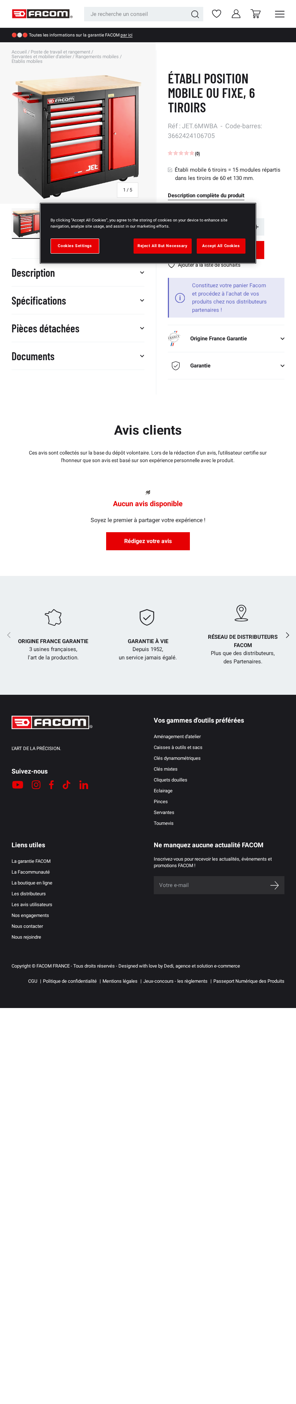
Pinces (161, 801)
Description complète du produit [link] (206, 195)
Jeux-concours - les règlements (175, 981)
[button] (256, 13)
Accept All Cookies (221, 245)
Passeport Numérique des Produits (248, 981)
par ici (126, 35)
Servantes (164, 812)
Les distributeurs (29, 893)
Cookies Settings (75, 245)
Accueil (19, 51)
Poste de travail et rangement (60, 51)
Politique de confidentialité (70, 981)
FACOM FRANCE (53, 966)
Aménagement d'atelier (177, 736)
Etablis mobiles (27, 61)
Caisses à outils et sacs (178, 747)
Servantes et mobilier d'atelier (41, 56)
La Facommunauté (31, 872)
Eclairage (163, 790)
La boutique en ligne (32, 883)
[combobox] (143, 14)
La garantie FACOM (31, 861)
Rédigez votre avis (148, 541)
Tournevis (164, 823)
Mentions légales (120, 981)
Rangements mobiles (97, 56)
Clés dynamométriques (177, 758)
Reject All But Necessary (163, 245)
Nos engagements (30, 915)
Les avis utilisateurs (32, 904)
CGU (32, 981)
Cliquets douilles (170, 780)
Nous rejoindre (26, 937)
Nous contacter (27, 926)
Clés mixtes (166, 769)
